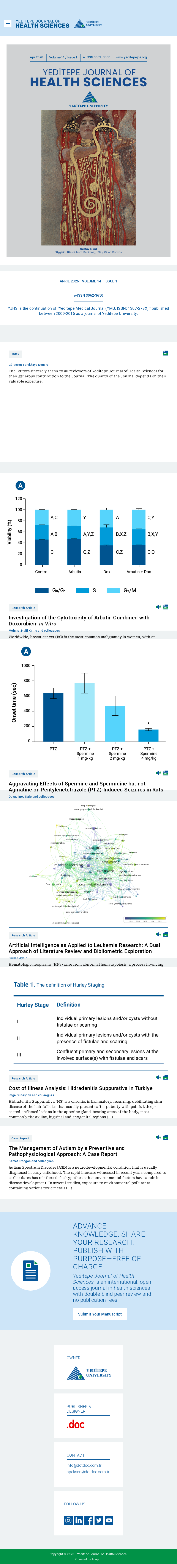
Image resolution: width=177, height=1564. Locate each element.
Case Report (20, 1138)
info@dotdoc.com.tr (84, 1465)
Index (15, 354)
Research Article (23, 608)
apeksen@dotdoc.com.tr (88, 1471)
